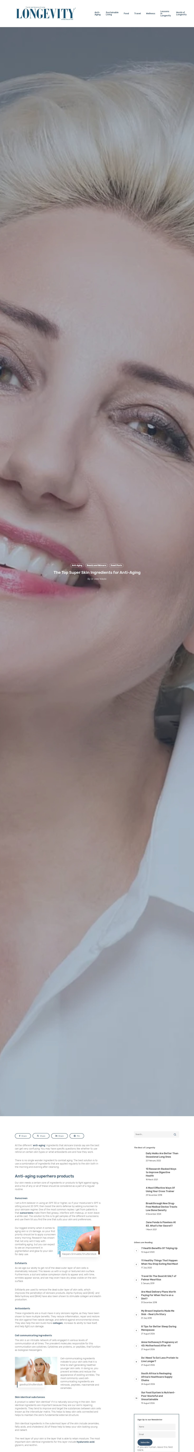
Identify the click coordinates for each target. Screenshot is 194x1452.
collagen (58, 1323)
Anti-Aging (77, 565)
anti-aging (39, 1145)
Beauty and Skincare (96, 565)
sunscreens (26, 1212)
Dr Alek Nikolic (99, 578)
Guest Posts (116, 565)
